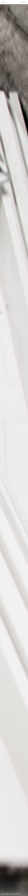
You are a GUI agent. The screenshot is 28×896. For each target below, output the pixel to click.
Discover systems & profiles (11, 894)
